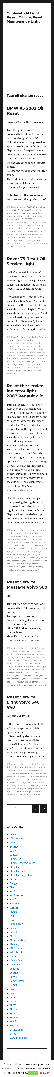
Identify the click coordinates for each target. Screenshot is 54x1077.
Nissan (13, 956)
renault (10, 545)
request (25, 349)
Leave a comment (17, 246)
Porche (14, 976)
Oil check (36, 657)
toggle (25, 567)
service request (14, 370)
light (32, 340)
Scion (13, 1001)
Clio (11, 533)
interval (38, 210)
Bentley (14, 846)
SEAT (13, 1005)
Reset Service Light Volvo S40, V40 (24, 702)
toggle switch (13, 570)
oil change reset (34, 216)
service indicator (23, 234)
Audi (12, 842)
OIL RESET (34, 222)
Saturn (13, 997)
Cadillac (14, 854)
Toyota (14, 1025)
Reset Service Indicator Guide (33, 225)
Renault (42, 530)
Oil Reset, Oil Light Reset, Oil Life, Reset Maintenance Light (25, 17)
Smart (13, 1013)
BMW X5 (19, 210)
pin (39, 346)
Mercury (14, 944)
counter (17, 533)
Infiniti (14, 907)
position (10, 349)
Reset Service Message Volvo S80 (27, 585)
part (43, 542)
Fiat (12, 887)
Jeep (12, 915)
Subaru (14, 1017)
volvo (23, 685)
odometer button (15, 216)
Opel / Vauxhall (18, 964)
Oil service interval (28, 346)
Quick (18, 349)
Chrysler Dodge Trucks (22, 875)
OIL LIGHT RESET (24, 219)
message (11, 657)
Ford (12, 891)
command (12, 651)
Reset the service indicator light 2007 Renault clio (25, 390)
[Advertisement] (27, 60)
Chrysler (14, 867)
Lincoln (14, 932)
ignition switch (14, 654)
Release (43, 222)
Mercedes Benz (18, 940)
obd (32, 343)
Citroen (14, 879)
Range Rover (17, 980)
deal (27, 340)
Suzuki (13, 1021)
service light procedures (30, 237)
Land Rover (16, 923)
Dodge (13, 883)
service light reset (15, 240)
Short (24, 370)
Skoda (13, 1009)
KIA (12, 919)
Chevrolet (15, 858)
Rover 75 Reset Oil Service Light (26, 261)
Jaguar (13, 911)
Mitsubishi (16, 952)
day (27, 651)
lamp (9, 213)
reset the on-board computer (25, 551)
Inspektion (29, 210)
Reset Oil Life (17, 207)
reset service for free (36, 545)
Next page (43, 812)
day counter (35, 651)
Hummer (15, 903)
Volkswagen (16, 1029)
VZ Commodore (18, 1037)
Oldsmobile (16, 960)
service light (12, 237)
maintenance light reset (24, 213)
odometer (41, 213)
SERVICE (11, 234)
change (10, 340)
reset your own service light (29, 231)
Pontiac (14, 972)
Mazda (13, 936)
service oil (36, 243)
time (44, 243)
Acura (13, 834)
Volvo (41, 648)
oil (25, 216)
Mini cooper (16, 948)
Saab (12, 993)
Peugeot (14, 968)
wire (30, 370)
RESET (42, 660)
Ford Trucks (16, 895)
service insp (37, 234)
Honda (13, 899)
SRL (18, 685)
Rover (41, 337)
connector (19, 340)
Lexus (13, 928)
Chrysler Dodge (18, 871)
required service (37, 349)
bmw (11, 210)
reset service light (15, 228)
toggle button (35, 567)
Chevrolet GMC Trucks (22, 862)
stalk (19, 567)
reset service (12, 225)
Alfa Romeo (16, 838)
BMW (42, 207)
